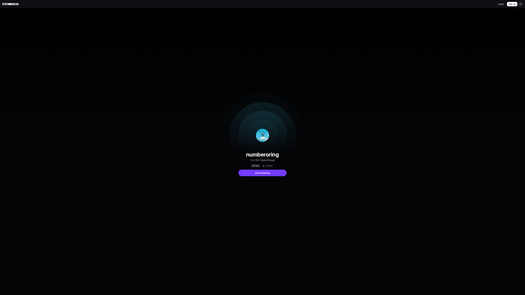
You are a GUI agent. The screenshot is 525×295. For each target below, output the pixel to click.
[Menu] (520, 4)
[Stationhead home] (10, 4)
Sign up (512, 4)
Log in (501, 4)
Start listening (262, 173)
